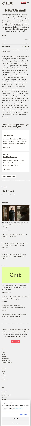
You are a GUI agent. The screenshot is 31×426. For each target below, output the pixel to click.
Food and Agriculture (7, 362)
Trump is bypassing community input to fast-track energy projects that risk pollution (15, 245)
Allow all (15, 418)
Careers (3, 377)
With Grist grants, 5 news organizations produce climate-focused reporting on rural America (15, 287)
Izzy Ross (4, 249)
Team (3, 373)
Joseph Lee (4, 310)
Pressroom (4, 381)
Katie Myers (4, 301)
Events (3, 393)
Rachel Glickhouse (6, 292)
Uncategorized (26, 42)
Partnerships (5, 379)
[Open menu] (28, 2)
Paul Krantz (4, 258)
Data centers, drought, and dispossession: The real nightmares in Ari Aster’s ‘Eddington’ (15, 225)
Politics (3, 354)
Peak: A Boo (8, 190)
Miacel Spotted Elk (6, 230)
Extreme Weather (6, 360)
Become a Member (6, 395)
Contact (3, 375)
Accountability (5, 358)
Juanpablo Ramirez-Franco (8, 319)
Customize (14, 423)
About (3, 371)
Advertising (4, 397)
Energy (3, 352)
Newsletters (4, 391)
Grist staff (4, 35)
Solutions (4, 356)
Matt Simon (4, 238)
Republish (4, 399)
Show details (23, 414)
